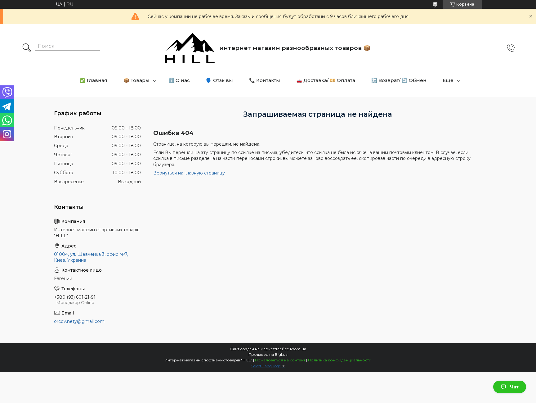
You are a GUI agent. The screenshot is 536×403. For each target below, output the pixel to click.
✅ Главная (93, 80)
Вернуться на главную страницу (189, 173)
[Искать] (27, 48)
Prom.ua (298, 348)
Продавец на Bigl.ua (268, 354)
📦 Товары (136, 80)
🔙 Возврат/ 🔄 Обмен (399, 80)
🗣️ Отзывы (219, 80)
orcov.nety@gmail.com (79, 321)
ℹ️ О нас (179, 80)
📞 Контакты (264, 80)
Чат (514, 387)
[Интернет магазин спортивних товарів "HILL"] (190, 48)
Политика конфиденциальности (339, 360)
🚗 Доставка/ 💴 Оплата (325, 80)
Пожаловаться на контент (280, 360)
